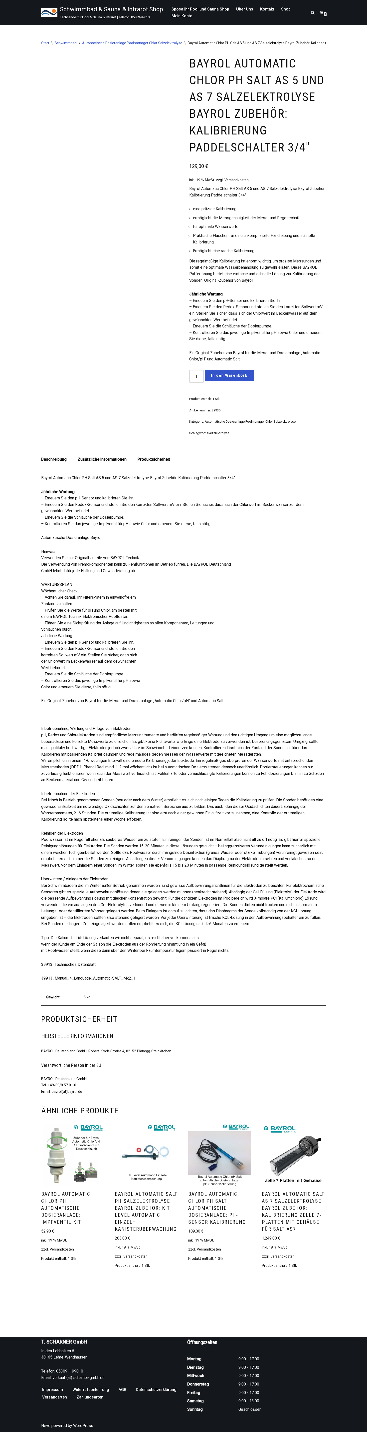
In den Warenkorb (229, 375)
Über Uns (244, 9)
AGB (122, 1389)
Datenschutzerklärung (156, 1389)
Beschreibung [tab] (54, 459)
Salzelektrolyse (218, 433)
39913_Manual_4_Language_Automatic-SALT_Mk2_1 (88, 978)
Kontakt (267, 9)
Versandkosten (236, 180)
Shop (286, 9)
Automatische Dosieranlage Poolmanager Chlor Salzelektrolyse (132, 43)
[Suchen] (313, 12)
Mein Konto (182, 15)
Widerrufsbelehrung (90, 1389)
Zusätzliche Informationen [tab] (102, 459)
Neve (45, 1425)
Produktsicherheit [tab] (154, 459)
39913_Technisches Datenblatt (68, 964)
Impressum (52, 1389)
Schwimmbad (66, 43)
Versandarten (54, 1397)
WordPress (83, 1425)
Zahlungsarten (89, 1397)
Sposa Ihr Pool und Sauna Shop (200, 9)
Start (45, 43)
